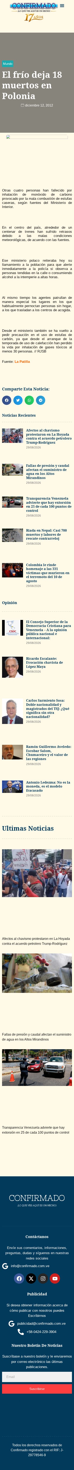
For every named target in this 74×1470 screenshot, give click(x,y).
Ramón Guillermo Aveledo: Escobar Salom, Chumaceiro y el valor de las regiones (48, 752)
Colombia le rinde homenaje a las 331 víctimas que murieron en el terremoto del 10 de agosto (47, 573)
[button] (62, 5)
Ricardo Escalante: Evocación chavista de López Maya (44, 662)
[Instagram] (43, 1278)
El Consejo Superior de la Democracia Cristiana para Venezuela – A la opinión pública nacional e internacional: (48, 630)
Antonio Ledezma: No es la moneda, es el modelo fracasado (48, 786)
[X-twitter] (31, 1278)
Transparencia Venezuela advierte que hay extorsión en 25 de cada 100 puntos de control (49, 504)
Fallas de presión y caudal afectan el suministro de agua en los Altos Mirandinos (47, 471)
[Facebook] (19, 1278)
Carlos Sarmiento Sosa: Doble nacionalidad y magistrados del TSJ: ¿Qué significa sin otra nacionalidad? (47, 708)
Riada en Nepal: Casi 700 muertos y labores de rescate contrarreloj (46, 534)
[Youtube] (55, 1278)
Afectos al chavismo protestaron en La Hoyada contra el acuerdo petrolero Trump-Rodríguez (49, 436)
